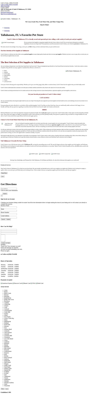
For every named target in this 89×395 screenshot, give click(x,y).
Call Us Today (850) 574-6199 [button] (9, 4)
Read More (4, 173)
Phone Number (5, 212)
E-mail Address (5, 216)
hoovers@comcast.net (7, 12)
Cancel (3, 219)
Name (2, 209)
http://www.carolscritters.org (8, 14)
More (2, 389)
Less (2, 176)
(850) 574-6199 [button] (5, 6)
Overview (7, 27)
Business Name (5, 205)
